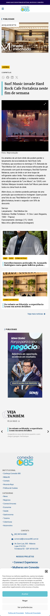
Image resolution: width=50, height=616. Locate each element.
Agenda (5, 67)
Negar (25, 600)
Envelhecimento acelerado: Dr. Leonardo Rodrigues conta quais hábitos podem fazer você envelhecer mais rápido (25, 264)
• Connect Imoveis (9, 504)
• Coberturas (7, 522)
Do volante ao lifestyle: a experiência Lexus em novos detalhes (23, 305)
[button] (46, 571)
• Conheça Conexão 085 (11, 473)
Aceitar (25, 594)
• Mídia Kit (6, 477)
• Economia (6, 507)
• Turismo (6, 518)
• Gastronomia (7, 515)
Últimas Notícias (21, 258)
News (5, 258)
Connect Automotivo (11, 299)
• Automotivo (7, 526)
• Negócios (6, 500)
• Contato (6, 481)
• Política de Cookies (10, 488)
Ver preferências (25, 607)
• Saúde (5, 511)
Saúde (11, 258)
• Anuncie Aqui (8, 484)
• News (5, 496)
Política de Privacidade (16, 613)
